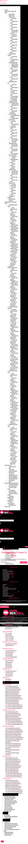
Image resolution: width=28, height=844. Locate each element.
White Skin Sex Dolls (14, 105)
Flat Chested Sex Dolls (13, 91)
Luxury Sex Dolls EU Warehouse (13, 379)
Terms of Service (6, 593)
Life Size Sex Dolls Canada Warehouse (13, 341)
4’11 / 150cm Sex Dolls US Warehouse (13, 259)
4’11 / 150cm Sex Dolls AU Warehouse (13, 299)
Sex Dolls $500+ (13, 188)
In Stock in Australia (9, 710)
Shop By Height (7, 631)
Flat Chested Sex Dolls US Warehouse (13, 241)
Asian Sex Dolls (13, 122)
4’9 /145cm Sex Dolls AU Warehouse (13, 295)
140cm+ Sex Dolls (13, 175)
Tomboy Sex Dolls (13, 45)
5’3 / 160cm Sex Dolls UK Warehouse (13, 462)
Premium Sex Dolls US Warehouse (14, 218)
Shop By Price (7, 669)
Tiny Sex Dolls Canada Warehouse (14, 355)
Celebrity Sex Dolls (14, 22)
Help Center (6, 820)
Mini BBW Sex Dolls (14, 67)
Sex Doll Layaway (6, 578)
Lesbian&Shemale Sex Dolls (15, 116)
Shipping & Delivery (6, 576)
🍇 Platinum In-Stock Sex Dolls (11, 202)
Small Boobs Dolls (13, 94)
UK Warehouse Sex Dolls (12, 425)
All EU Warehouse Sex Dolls (13, 375)
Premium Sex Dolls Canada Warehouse (14, 320)
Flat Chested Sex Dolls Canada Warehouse (14, 346)
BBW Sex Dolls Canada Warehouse (14, 328)
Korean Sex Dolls (13, 130)
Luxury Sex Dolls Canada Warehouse (13, 315)
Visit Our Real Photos (6, 574)
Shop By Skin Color (8, 616)
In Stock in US (7, 684)
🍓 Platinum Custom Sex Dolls (10, 12)
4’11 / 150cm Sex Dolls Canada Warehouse (14, 363)
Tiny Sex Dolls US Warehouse (14, 250)
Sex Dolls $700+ (13, 191)
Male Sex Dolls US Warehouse (14, 247)
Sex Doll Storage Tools (11, 488)
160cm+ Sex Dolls (13, 180)
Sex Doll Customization (10, 503)
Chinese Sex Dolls (13, 136)
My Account (7, 506)
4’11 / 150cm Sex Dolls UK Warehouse (13, 458)
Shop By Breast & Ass (12, 82)
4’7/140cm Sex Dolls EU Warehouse (13, 413)
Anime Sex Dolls (13, 19)
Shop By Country (8, 648)
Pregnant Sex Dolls (14, 79)
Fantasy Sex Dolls (13, 25)
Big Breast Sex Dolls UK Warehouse (14, 445)
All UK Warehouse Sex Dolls (13, 429)
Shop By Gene (7, 550)
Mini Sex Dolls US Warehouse (14, 244)
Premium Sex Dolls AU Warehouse (14, 279)
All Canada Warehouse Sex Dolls (13, 311)
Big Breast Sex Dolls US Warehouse (14, 232)
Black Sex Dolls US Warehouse (14, 228)
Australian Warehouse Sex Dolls (12, 266)
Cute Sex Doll (3, 3)
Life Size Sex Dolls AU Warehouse (13, 291)
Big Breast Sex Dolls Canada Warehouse (14, 337)
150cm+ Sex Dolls (13, 177)
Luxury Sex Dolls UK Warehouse (13, 433)
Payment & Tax (5, 587)
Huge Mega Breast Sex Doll (13, 100)
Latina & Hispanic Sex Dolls (13, 127)
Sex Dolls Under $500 (13, 185)
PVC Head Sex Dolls (14, 147)
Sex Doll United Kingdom (14, 158)
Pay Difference (12, 505)
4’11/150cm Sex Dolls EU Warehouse (13, 417)
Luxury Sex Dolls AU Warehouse (13, 275)
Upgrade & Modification (10, 497)
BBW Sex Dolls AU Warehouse (14, 282)
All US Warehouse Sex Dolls (13, 209)
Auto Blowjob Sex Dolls (14, 32)
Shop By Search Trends (11, 54)
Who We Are (5, 569)
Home (5, 546)
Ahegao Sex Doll (13, 42)
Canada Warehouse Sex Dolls (12, 307)
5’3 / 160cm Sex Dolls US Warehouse (13, 263)
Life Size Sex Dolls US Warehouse (13, 237)
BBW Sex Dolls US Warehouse (14, 226)
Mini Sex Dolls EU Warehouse (14, 403)
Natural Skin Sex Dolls (13, 111)
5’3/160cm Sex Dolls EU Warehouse (14, 422)
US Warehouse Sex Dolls (12, 205)
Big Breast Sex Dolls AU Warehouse (14, 286)
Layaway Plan (5, 590)
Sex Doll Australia (12, 167)
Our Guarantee (7, 818)
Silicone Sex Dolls (13, 151)
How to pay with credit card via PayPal (11, 830)
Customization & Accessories (10, 794)
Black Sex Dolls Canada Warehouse (14, 333)
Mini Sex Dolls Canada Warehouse (14, 350)
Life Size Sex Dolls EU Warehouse (13, 400)
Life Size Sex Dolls (13, 76)
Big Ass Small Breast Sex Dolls (14, 97)
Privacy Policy (5, 594)
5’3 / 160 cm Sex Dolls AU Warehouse (13, 304)
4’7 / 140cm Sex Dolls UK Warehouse (13, 454)
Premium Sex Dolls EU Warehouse (14, 384)
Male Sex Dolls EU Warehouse (14, 406)
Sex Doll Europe (12, 161)
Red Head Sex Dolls (14, 40)
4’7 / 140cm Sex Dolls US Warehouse (13, 254)
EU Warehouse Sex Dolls (12, 371)
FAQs (4, 585)
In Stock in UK (7, 778)
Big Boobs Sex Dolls (14, 88)
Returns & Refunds (6, 575)
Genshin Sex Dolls (13, 28)
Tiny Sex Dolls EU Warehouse (14, 409)
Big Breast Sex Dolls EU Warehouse (14, 395)
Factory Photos (12, 466)
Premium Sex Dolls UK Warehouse (14, 438)
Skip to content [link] (3, 0)
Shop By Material (8, 658)
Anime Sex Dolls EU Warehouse (13, 388)
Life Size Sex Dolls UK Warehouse (13, 449)
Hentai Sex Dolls (13, 48)
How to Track (7, 835)
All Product (6, 677)
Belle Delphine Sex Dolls (14, 60)
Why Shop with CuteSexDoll (8, 571)
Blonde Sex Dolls (13, 37)
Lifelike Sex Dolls (13, 51)
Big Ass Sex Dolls (13, 85)
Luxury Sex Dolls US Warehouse (13, 213)
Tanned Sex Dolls (13, 108)
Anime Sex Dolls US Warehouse (13, 222)
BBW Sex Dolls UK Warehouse (14, 441)
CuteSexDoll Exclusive (10, 196)
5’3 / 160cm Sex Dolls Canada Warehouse (14, 368)
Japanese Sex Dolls (14, 133)
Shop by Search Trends (10, 642)
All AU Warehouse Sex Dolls (13, 270)
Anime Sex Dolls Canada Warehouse (13, 324)
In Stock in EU (7, 756)
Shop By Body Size (8, 573)
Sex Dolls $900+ (13, 194)
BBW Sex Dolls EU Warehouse (14, 391)
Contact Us (5, 584)
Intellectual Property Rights (7, 595)
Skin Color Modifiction (10, 500)
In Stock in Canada (8, 726)
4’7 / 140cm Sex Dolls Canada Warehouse (14, 359)
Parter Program (5, 579)
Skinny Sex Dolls (13, 72)
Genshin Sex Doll (13, 57)
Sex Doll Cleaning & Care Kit (12, 494)
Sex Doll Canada (12, 164)
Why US (5, 813)
